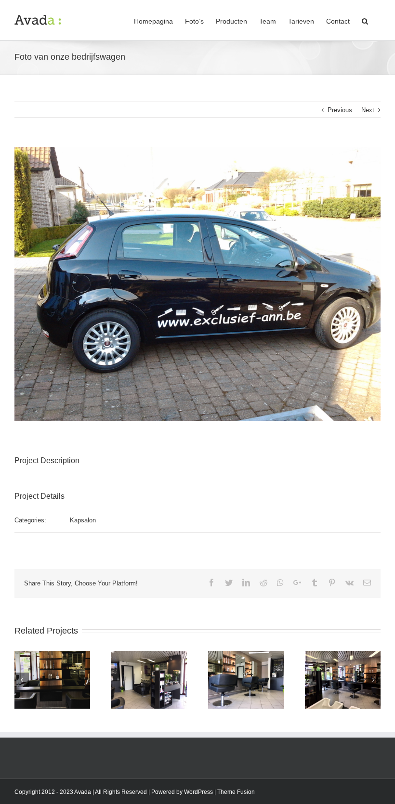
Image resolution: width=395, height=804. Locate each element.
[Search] (365, 20)
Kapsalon (83, 520)
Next (367, 110)
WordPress (198, 792)
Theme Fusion (236, 792)
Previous (340, 110)
